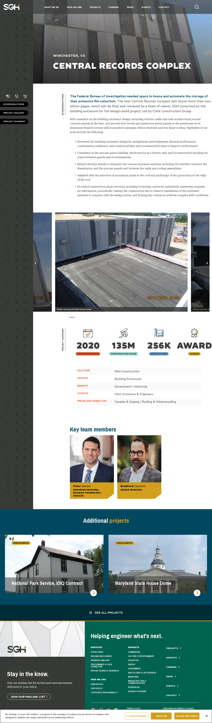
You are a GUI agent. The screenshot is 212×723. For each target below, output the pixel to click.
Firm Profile (97, 684)
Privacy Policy (133, 708)
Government (134, 668)
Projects (172, 648)
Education (133, 660)
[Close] (206, 716)
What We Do (51, 7)
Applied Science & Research (105, 671)
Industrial (133, 677)
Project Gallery (13, 113)
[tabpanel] (121, 262)
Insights (95, 7)
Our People (97, 688)
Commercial (134, 652)
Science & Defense (137, 691)
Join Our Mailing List (28, 696)
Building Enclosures (101, 656)
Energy (131, 664)
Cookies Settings (136, 716)
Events (146, 7)
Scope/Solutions (13, 104)
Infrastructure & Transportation (137, 682)
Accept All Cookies (186, 716)
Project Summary (14, 121)
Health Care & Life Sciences (142, 673)
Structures (97, 652)
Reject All (161, 716)
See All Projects (108, 612)
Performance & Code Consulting (101, 665)
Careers (113, 7)
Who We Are (74, 7)
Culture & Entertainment (141, 656)
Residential (134, 687)
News (130, 7)
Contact (164, 7)
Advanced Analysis (100, 660)
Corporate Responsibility (104, 692)
